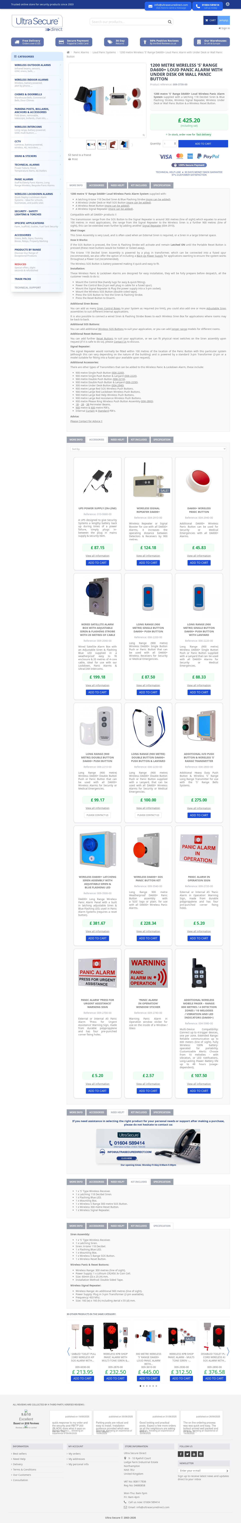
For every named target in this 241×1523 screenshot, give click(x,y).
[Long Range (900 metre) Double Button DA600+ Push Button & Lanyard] (148, 727)
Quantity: (155, 143)
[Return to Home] (68, 52)
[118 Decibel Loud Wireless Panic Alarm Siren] (124, 144)
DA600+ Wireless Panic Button (199, 509)
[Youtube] (194, 1454)
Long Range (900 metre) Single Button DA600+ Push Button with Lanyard (199, 629)
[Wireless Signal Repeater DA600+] (148, 481)
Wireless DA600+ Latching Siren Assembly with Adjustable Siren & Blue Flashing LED (97, 882)
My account (75, 1446)
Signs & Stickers (26, 156)
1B (77, 404)
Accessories (96, 185)
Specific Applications (36, 224)
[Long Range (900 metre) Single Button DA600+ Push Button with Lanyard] (199, 597)
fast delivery (204, 134)
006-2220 (130, 376)
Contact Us (120, 341)
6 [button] (156, 1386)
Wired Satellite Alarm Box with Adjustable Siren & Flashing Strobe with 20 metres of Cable (97, 629)
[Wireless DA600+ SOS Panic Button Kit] (148, 849)
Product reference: (161, 84)
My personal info (79, 1464)
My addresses (77, 1459)
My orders (75, 1453)
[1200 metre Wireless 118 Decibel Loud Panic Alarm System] (91, 144)
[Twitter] (187, 1454)
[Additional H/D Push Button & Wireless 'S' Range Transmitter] (199, 727)
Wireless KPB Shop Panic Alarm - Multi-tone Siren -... (181, 1357)
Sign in (225, 28)
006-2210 (118, 379)
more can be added (158, 199)
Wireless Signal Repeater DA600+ (148, 509)
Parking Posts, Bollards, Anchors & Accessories (32, 113)
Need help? (117, 185)
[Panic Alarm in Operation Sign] (199, 849)
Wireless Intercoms (30, 129)
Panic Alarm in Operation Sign (199, 878)
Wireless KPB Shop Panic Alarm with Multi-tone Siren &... (115, 1357)
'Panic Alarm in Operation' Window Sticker (148, 1003)
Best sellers (20, 1453)
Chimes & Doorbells (30, 97)
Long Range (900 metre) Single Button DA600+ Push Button (148, 627)
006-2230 (131, 382)
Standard (103, 410)
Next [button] (228, 1351)
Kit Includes (139, 185)
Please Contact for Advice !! (86, 421)
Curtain (90, 410)
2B (82, 404)
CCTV (29, 144)
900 (78, 407)
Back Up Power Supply (150, 255)
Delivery (18, 1464)
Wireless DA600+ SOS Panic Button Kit (148, 878)
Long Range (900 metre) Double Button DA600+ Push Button (97, 757)
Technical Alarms (31, 167)
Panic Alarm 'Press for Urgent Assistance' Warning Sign (97, 1003)
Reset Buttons (105, 338)
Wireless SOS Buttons (111, 329)
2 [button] (143, 1386)
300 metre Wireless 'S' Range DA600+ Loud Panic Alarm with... (148, 1359)
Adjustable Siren (216, 308)
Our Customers (22, 1474)
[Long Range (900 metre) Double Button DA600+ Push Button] (97, 727)
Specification (162, 185)
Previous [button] (68, 1351)
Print (75, 159)
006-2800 (146, 401)
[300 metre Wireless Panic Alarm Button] (113, 144)
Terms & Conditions (24, 1469)
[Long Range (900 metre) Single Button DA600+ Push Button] (148, 597)
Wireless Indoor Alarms (31, 82)
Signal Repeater (151, 225)
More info (76, 185)
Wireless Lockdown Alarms (34, 198)
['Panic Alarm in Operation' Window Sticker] (148, 973)
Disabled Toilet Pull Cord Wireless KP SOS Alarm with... (82, 1357)
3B (87, 404)
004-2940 (117, 385)
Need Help (19, 1459)
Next (132, 145)
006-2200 (117, 372)
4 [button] (150, 1386)
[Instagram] (201, 1454)
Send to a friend (81, 155)
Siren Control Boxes (108, 308)
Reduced (26, 267)
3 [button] (146, 1386)
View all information (97, 555)
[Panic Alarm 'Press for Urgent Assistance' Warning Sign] (97, 973)
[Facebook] (180, 1454)
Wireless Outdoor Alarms (33, 68)
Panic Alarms (35, 182)
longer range (179, 329)
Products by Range (28, 252)
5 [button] (153, 1386)
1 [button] (140, 1386)
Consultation (20, 1480)
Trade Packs (23, 279)
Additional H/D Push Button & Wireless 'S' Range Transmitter (199, 757)
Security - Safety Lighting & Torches (28, 212)
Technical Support (28, 287)
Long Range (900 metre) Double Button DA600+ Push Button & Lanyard (148, 757)
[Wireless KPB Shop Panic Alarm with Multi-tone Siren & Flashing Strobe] (115, 1336)
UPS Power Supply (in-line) (97, 508)
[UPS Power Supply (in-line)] (97, 481)
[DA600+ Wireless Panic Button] (199, 481)
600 (93, 407)
